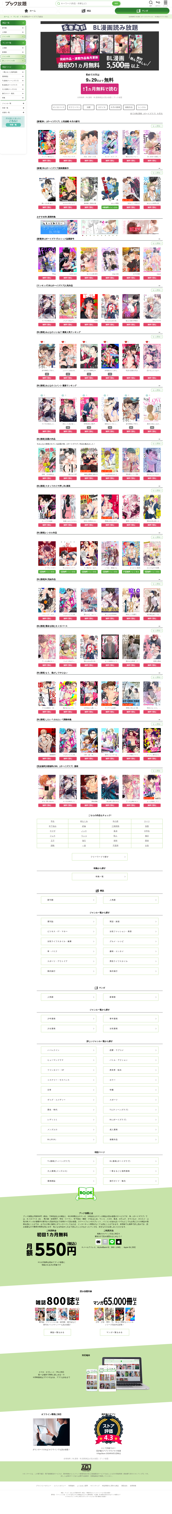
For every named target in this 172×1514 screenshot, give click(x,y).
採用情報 (133, 1486)
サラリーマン (74, 107)
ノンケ (84, 831)
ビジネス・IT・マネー (57, 931)
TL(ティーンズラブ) (119, 1110)
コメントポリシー (60, 1486)
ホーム (6, 17)
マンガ (16, 17)
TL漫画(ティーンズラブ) (58, 1161)
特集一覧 (100, 876)
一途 (84, 845)
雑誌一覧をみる (57, 1332)
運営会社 (124, 1486)
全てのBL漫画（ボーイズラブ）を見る (146, 113)
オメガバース (58, 107)
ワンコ (84, 836)
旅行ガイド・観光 (118, 1181)
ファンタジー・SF (55, 1070)
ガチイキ (102, 107)
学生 (53, 821)
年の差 (115, 821)
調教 (53, 845)
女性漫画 (114, 1029)
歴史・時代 (52, 1110)
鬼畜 (147, 826)
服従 (147, 836)
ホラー (113, 1080)
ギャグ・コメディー (56, 1100)
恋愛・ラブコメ (117, 1050)
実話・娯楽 (115, 921)
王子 (53, 841)
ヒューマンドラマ (55, 1060)
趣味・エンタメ (117, 951)
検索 (116, 3)
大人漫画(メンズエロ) (57, 1171)
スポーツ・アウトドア (57, 961)
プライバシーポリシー (43, 1486)
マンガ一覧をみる (115, 1332)
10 (116, 235)
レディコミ (52, 1120)
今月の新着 (115, 107)
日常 (49, 1090)
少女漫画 (51, 1029)
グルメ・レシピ (117, 941)
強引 (84, 841)
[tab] (30, 11)
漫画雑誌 (51, 1181)
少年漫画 (51, 1019)
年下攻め (52, 826)
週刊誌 (50, 921)
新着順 (113, 997)
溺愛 (89, 107)
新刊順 (50, 900)
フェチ (52, 836)
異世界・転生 (116, 1070)
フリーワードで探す (100, 857)
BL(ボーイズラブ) (118, 1120)
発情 (115, 841)
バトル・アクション (119, 1060)
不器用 (115, 845)
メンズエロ (52, 1130)
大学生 (147, 831)
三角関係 (115, 826)
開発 (147, 841)
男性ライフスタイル (119, 961)
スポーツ (114, 1100)
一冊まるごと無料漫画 (120, 1171)
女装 (147, 845)
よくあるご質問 (82, 1486)
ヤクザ (52, 831)
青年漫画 (114, 1019)
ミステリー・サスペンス (58, 1080)
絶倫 (84, 826)
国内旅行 (51, 971)
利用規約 (71, 1486)
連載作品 (129, 107)
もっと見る (156, 126)
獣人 (115, 836)
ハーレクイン (53, 1050)
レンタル (142, 107)
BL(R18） (52, 1139)
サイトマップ (94, 1486)
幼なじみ (84, 821)
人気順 (113, 900)
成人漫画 (114, 1130)
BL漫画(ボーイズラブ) (120, 1161)
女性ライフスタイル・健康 (59, 941)
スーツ (147, 821)
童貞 (115, 831)
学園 (112, 1090)
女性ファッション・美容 (121, 931)
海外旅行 (114, 971)
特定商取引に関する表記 (110, 1486)
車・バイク (52, 951)
